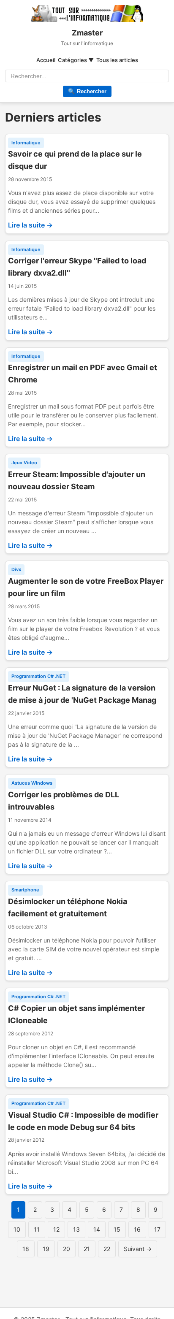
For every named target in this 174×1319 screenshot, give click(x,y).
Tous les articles (117, 60)
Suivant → (138, 1248)
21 (87, 1248)
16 (137, 1229)
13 (76, 1229)
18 (25, 1248)
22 (106, 1248)
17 (157, 1229)
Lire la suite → (30, 225)
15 (117, 1229)
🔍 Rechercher (87, 91)
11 (37, 1229)
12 (56, 1229)
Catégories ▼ (76, 60)
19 (46, 1248)
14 (96, 1229)
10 (17, 1229)
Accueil (45, 60)
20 (66, 1248)
